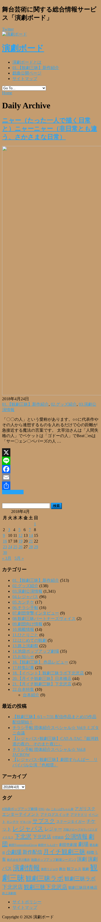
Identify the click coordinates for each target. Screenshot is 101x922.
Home (7, 93)
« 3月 (6, 558)
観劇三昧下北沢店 (45, 887)
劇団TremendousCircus (23, 844)
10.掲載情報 (23, 629)
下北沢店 (42, 836)
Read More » (13, 492)
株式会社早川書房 (18, 859)
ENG (42, 809)
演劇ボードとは (26, 62)
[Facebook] (50, 469)
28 (31, 547)
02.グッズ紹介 (64, 404)
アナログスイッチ (54, 815)
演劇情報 (26, 868)
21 (31, 541)
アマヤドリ (78, 815)
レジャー (53, 829)
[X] (50, 452)
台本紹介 (31, 695)
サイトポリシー (26, 902)
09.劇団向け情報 (27, 624)
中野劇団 (58, 837)
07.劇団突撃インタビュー (35, 613)
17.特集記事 (23, 667)
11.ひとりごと (25, 635)
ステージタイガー (70, 822)
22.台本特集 (23, 689)
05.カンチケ (23, 602)
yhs (48, 809)
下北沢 (23, 836)
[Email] (50, 477)
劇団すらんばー (48, 844)
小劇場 (13, 852)
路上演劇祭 (9, 893)
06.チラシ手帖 (25, 607)
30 (5, 552)
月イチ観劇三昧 (64, 851)
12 (20, 535)
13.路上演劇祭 (25, 646)
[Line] (50, 461)
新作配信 (32, 852)
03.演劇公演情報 (27, 591)
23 (5, 547)
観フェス (74, 869)
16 (5, 541)
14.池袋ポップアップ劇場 (35, 651)
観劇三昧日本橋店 (82, 888)
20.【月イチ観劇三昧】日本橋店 (41, 678)
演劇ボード (23, 48)
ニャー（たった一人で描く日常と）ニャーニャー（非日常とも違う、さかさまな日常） (49, 128)
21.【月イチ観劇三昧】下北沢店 (41, 684)
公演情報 (76, 836)
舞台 (62, 869)
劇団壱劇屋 (68, 845)
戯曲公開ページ (26, 73)
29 (36, 547)
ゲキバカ (25, 821)
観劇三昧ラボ (44, 878)
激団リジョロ (49, 869)
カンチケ (12, 822)
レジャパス (28, 828)
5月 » (19, 558)
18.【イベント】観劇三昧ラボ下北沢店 (48, 673)
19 (20, 541)
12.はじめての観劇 (29, 640)
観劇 (85, 869)
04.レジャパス (25, 596)
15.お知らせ (23, 656)
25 (15, 547)
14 (31, 535)
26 (20, 547)
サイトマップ (24, 78)
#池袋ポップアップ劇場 (20, 809)
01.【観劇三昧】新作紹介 (35, 67)
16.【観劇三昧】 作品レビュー (40, 662)
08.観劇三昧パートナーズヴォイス (44, 618)
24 (10, 547)
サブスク (43, 821)
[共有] (50, 486)
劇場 (83, 844)
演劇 (82, 859)
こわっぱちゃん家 (62, 809)
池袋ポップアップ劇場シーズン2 (53, 859)
